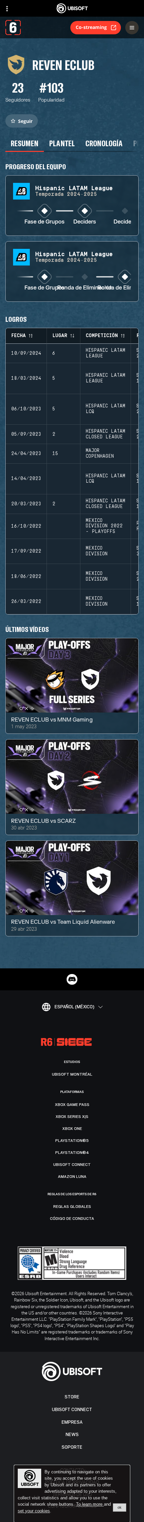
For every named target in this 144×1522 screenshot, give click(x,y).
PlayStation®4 (72, 1152)
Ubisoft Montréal (72, 1074)
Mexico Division (96, 551)
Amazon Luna (72, 1176)
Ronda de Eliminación (85, 288)
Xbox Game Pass (72, 1104)
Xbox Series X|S (72, 1116)
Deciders (84, 222)
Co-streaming (91, 27)
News (72, 1434)
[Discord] (72, 979)
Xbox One (72, 1128)
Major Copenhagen (100, 453)
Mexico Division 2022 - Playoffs (104, 526)
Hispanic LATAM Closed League (105, 434)
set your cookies (34, 1511)
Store (72, 1396)
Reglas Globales (72, 1206)
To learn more (90, 1504)
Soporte (72, 1447)
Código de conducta (72, 1218)
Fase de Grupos (44, 222)
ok (120, 1507)
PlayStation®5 (72, 1140)
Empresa (72, 1422)
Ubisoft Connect (72, 1409)
